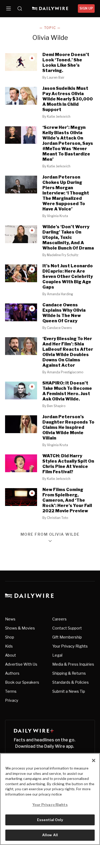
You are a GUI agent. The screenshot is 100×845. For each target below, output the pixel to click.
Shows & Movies (20, 628)
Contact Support (67, 628)
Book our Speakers (22, 682)
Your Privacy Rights (70, 646)
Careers (59, 619)
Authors (12, 673)
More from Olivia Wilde (50, 534)
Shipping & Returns (69, 673)
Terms (11, 691)
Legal (57, 655)
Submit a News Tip (68, 691)
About (10, 655)
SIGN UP (86, 8)
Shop (9, 637)
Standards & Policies (70, 682)
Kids (9, 646)
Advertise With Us (21, 664)
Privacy (11, 700)
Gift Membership (67, 637)
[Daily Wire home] (50, 8)
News (10, 619)
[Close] (93, 760)
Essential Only (50, 820)
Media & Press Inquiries (73, 664)
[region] (50, 799)
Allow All (50, 835)
